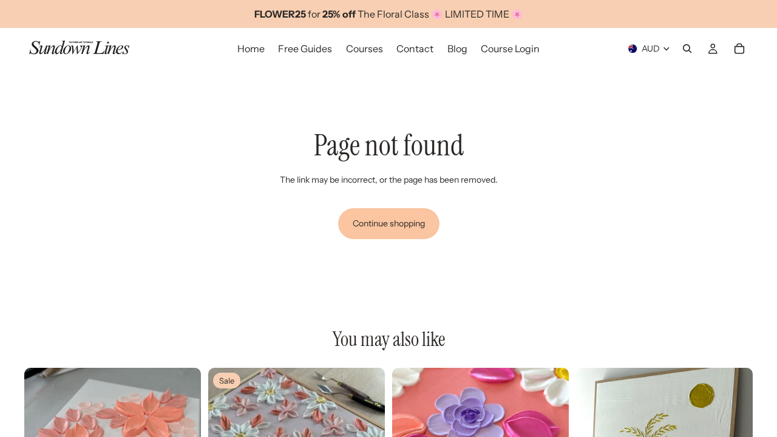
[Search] (687, 48)
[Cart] (739, 48)
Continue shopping (389, 223)
